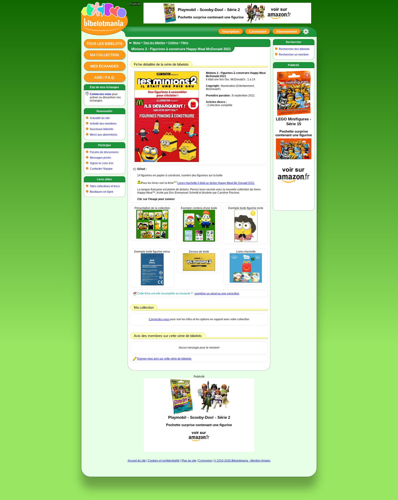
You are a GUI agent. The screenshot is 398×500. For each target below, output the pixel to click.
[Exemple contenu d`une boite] (199, 240)
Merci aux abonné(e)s (103, 134)
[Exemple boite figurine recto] (246, 241)
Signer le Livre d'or (101, 163)
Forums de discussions (104, 152)
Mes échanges (104, 66)
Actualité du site (100, 118)
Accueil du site (137, 460)
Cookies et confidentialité (163, 460)
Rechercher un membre (294, 54)
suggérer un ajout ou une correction (217, 293)
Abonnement (286, 31)
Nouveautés (104, 111)
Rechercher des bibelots (294, 49)
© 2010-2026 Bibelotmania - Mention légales (242, 460)
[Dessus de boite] (199, 270)
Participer (104, 145)
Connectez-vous (100, 94)
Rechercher (293, 42)
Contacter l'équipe (101, 168)
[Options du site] (306, 32)
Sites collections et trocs (105, 186)
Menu (136, 42)
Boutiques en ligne (101, 191)
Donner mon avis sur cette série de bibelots (164, 358)
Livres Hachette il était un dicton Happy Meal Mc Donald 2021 (216, 183)
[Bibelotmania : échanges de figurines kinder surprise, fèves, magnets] (103, 31)
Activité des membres (103, 123)
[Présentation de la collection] (152, 237)
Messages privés (100, 157)
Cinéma (173, 42)
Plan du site (188, 460)
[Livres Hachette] (246, 281)
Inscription (230, 31)
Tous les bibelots (104, 44)
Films (184, 42)
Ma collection (104, 55)
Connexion (257, 31)
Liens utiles (104, 179)
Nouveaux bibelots (101, 129)
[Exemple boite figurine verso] (152, 284)
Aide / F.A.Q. (104, 77)
